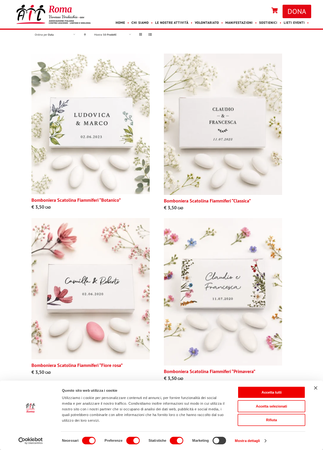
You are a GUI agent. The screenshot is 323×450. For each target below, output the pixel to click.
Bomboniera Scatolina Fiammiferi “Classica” (207, 201)
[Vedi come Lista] (150, 34)
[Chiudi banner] (315, 388)
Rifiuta (271, 420)
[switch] (133, 440)
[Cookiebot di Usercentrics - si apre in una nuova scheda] (30, 440)
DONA (297, 11)
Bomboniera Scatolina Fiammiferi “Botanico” (76, 200)
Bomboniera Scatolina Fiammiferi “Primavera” (209, 371)
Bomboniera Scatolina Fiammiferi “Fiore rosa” (77, 365)
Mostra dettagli (247, 441)
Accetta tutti (272, 392)
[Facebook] (259, 11)
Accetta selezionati (271, 406)
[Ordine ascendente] (84, 34)
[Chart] (275, 11)
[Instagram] (264, 11)
